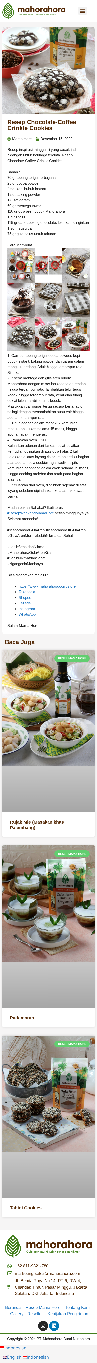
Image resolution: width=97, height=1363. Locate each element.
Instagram (27, 609)
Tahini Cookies (26, 1207)
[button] (82, 11)
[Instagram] (43, 1326)
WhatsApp (27, 614)
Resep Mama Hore (44, 1307)
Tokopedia (27, 592)
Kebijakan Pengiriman (68, 1313)
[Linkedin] (54, 1326)
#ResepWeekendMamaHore (30, 513)
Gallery (18, 1313)
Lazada (25, 603)
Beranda (14, 1307)
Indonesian (15, 1347)
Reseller (37, 1313)
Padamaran (22, 1017)
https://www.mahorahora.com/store (47, 586)
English (15, 1357)
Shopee (25, 597)
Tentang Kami (78, 1307)
